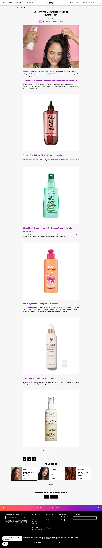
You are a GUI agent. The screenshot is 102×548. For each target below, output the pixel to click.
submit (24, 517)
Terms (47, 519)
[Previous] (4, 508)
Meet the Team (36, 514)
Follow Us (93, 2)
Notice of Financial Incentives (11, 525)
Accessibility (49, 514)
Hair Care (22, 7)
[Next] (98, 508)
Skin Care (31, 2)
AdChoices (49, 538)
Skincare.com (36, 517)
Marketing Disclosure (20, 522)
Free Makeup (77, 2)
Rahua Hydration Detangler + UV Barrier (40, 303)
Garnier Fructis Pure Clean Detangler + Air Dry (43, 155)
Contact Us (35, 521)
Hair (36, 2)
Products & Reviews (19, 2)
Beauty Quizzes (86, 2)
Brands (71, 2)
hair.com (34, 523)
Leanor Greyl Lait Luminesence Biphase (40, 378)
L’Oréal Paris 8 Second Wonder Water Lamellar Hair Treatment (50, 80)
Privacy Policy (49, 517)
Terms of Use (16, 521)
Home (13, 7)
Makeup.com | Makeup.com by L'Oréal (54, 21)
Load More (51, 484)
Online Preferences (51, 525)
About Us (34, 519)
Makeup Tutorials (7, 2)
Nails (26, 2)
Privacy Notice (24, 523)
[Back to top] (98, 544)
